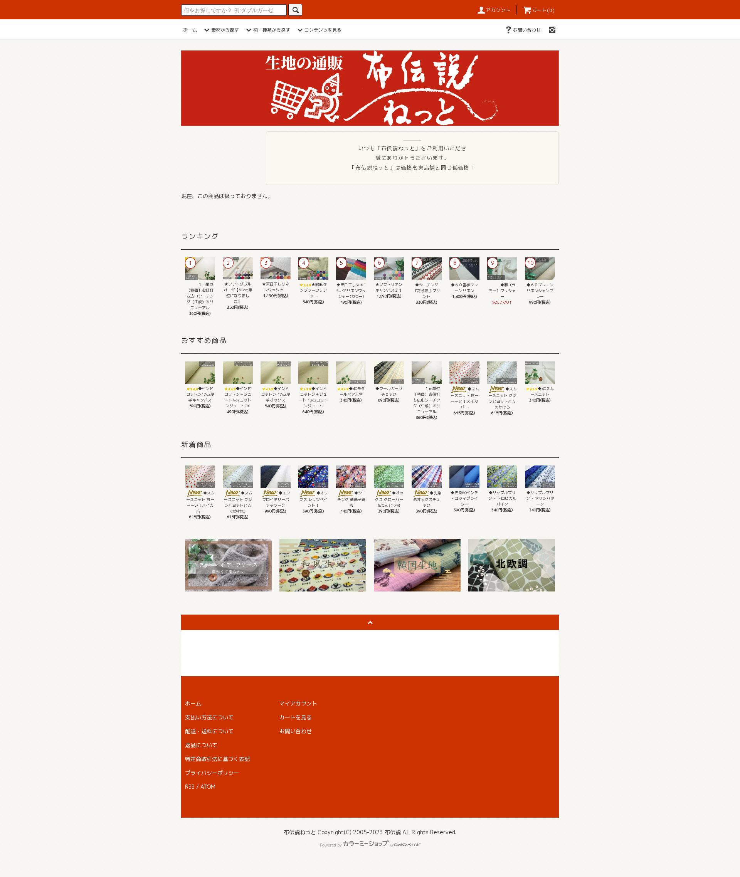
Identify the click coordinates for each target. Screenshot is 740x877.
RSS (190, 786)
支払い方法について (209, 717)
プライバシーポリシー (212, 772)
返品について (201, 745)
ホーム (190, 30)
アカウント (498, 10)
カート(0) (543, 10)
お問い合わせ (527, 30)
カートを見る (295, 717)
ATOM (207, 786)
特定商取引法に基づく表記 (217, 759)
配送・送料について (209, 731)
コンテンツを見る (322, 30)
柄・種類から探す (271, 30)
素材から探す (225, 30)
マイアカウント (298, 703)
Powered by (331, 845)
